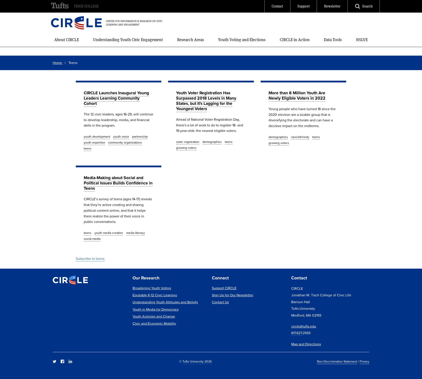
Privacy (364, 361)
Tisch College (86, 6)
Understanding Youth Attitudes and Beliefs (165, 302)
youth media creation (109, 233)
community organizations (125, 142)
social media (92, 239)
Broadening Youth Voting (152, 288)
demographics (212, 142)
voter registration (187, 142)
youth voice (121, 136)
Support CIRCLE (224, 288)
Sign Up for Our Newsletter (232, 295)
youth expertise (94, 142)
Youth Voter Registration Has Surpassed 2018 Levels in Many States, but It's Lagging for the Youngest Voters (206, 101)
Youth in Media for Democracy (156, 309)
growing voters (186, 148)
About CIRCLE (66, 39)
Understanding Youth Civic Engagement (128, 39)
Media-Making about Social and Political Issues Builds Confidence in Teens (118, 183)
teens (87, 148)
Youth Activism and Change (154, 316)
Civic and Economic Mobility (154, 323)
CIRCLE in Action (295, 39)
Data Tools (333, 39)
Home (58, 62)
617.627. (297, 332)
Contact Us (220, 302)
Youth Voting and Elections (242, 39)
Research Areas (190, 39)
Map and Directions (306, 344)
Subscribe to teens (90, 258)
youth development (97, 136)
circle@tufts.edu (303, 326)
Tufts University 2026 (197, 361)
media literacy (135, 233)
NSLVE (362, 39)
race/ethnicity (300, 137)
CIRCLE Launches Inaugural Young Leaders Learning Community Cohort (116, 98)
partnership (140, 136)
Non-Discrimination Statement (337, 361)
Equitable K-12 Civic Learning (155, 295)
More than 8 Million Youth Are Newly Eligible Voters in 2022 (297, 95)
